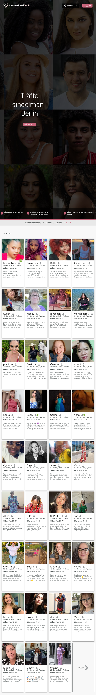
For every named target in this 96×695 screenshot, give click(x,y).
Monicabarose (81, 313)
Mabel (6, 667)
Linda (53, 566)
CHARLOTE (57, 516)
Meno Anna (9, 263)
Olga (29, 465)
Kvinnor (49, 223)
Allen (6, 516)
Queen (30, 667)
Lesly (30, 414)
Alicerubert (80, 263)
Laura (6, 414)
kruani (77, 364)
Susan (6, 313)
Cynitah (7, 465)
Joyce (30, 617)
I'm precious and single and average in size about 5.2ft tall (12, 374)
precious (8, 364)
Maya (77, 617)
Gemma (54, 364)
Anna (77, 414)
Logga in (87, 6)
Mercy (77, 566)
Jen (52, 617)
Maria (77, 465)
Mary (6, 617)
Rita (29, 516)
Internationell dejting (33, 223)
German (59, 223)
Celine (54, 414)
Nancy (30, 313)
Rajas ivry (32, 263)
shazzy (54, 667)
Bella (53, 263)
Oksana (7, 566)
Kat (76, 516)
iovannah (55, 313)
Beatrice (31, 364)
